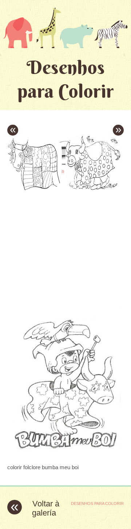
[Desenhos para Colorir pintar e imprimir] (65, 27)
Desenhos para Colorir (65, 79)
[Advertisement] (68, 236)
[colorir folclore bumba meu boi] (65, 453)
